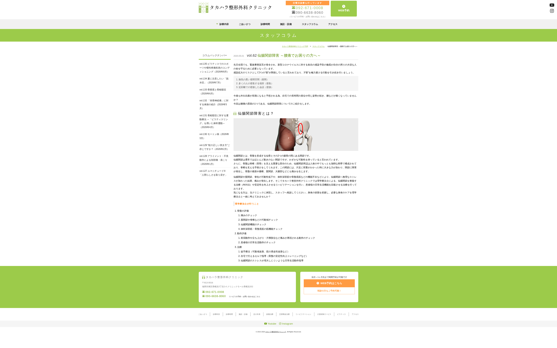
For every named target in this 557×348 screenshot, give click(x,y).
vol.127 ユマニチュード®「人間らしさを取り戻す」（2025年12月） (213, 175)
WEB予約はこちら (331, 283)
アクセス (333, 24)
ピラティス (341, 314)
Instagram (287, 323)
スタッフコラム (310, 24)
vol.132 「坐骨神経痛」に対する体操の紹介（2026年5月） (213, 104)
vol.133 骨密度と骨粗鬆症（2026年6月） (212, 91)
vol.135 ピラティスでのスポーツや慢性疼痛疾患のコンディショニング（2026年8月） (214, 68)
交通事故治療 (284, 314)
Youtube (271, 323)
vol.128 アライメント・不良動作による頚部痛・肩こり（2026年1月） (213, 160)
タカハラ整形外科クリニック (275, 332)
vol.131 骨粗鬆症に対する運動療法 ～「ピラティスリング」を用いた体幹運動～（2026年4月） (213, 121)
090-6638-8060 (309, 12)
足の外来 (256, 314)
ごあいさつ (245, 24)
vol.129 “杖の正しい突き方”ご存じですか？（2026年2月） (214, 147)
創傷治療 (269, 314)
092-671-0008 (309, 8)
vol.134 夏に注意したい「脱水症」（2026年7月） (213, 80)
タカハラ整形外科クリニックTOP (295, 46)
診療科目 (216, 314)
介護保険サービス (324, 314)
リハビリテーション (303, 314)
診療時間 (265, 24)
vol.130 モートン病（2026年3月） (214, 136)
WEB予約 (343, 10)
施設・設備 (286, 24)
